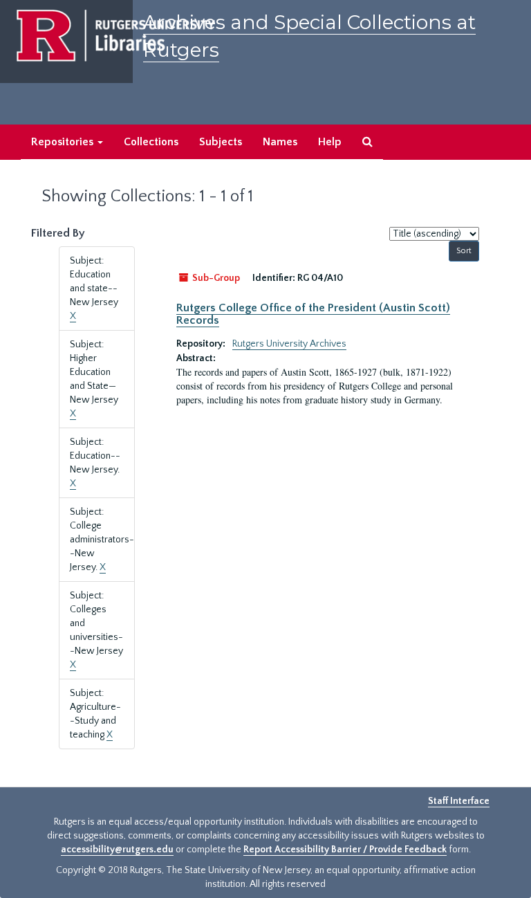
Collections (151, 142)
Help (330, 142)
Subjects (220, 142)
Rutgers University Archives (289, 343)
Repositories (63, 142)
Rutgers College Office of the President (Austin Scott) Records (313, 314)
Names (280, 142)
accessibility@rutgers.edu (117, 849)
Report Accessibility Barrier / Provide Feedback (345, 849)
